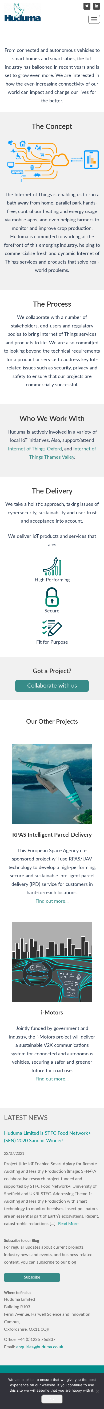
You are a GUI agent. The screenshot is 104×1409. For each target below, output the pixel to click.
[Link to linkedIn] (96, 6)
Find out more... (52, 901)
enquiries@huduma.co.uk (39, 1347)
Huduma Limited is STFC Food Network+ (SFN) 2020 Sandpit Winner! (47, 1137)
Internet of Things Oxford (35, 449)
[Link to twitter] (86, 6)
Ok (52, 1399)
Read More (68, 1224)
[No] (97, 1391)
